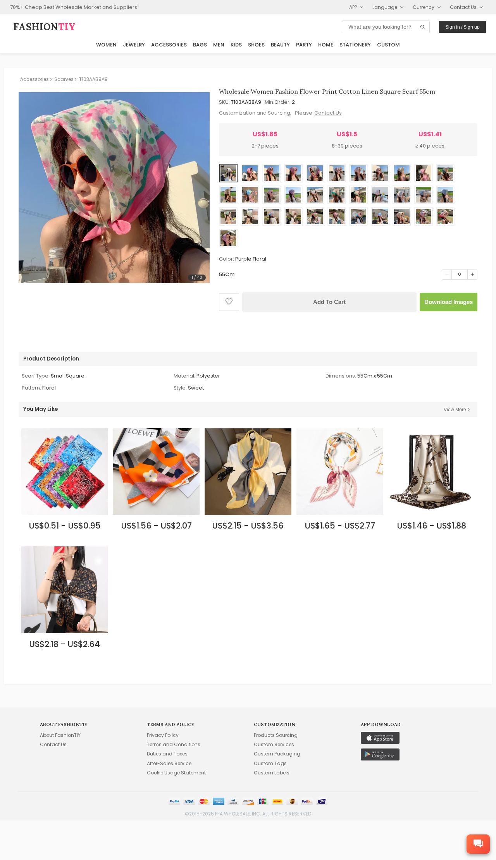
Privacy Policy (163, 735)
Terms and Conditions (173, 744)
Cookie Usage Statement (176, 772)
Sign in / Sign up (462, 27)
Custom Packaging (277, 753)
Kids (236, 44)
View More (455, 409)
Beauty (280, 44)
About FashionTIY (60, 735)
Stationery (355, 44)
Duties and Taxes (167, 753)
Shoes (256, 44)
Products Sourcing (276, 735)
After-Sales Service (169, 763)
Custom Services (274, 744)
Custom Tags (270, 763)
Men (218, 44)
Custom (388, 44)
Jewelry (134, 44)
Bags (200, 44)
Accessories (169, 44)
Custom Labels (271, 772)
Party (304, 44)
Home (325, 44)
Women (106, 44)
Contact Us (328, 113)
